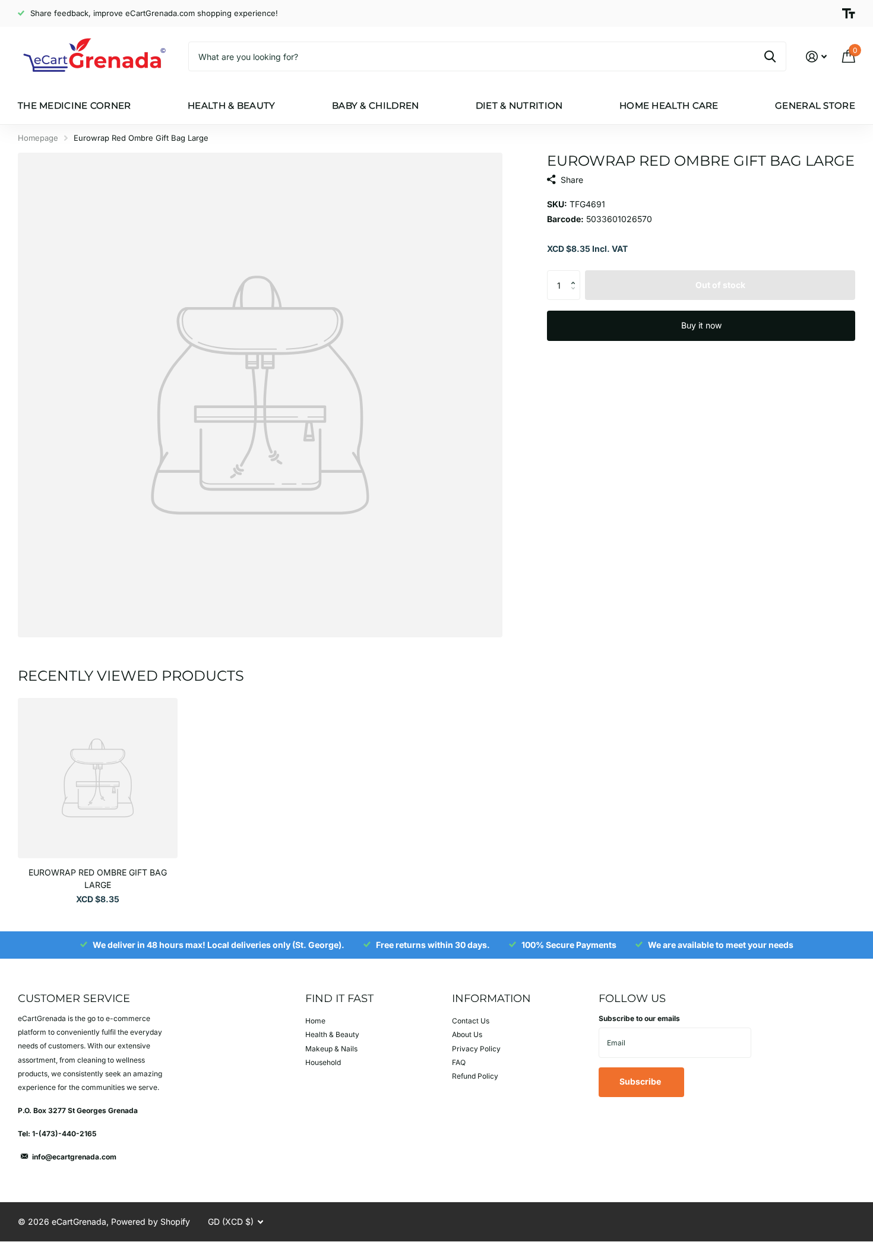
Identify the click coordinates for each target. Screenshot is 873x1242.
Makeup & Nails (331, 1048)
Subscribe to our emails (639, 1018)
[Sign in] (816, 56)
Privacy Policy (476, 1048)
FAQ (459, 1062)
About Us (467, 1034)
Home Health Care (669, 105)
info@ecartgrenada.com (74, 1156)
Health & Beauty (232, 105)
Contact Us (470, 1020)
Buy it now (701, 325)
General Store (815, 105)
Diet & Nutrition (519, 105)
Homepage (38, 138)
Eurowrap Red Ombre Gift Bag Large (98, 878)
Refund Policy (475, 1076)
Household (323, 1062)
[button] (575, 274)
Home (315, 1020)
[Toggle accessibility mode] (848, 13)
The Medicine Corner (74, 105)
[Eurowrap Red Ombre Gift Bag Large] (98, 778)
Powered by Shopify (150, 1221)
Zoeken (770, 56)
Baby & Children (375, 105)
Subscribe (641, 1081)
